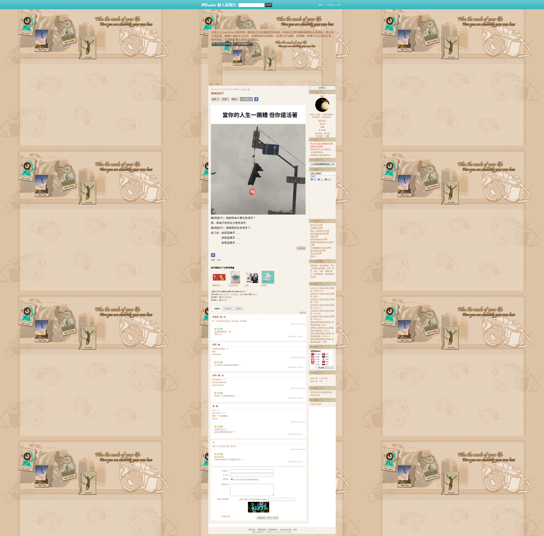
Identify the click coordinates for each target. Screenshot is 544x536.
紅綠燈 (264, 285)
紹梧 (214, 375)
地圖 (322, 127)
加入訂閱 (316, 395)
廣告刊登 (251, 529)
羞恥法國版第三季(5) (318, 234)
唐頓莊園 (314, 265)
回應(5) (217, 309)
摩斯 (214, 344)
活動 (217, 84)
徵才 (295, 529)
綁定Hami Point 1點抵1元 (320, 149)
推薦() (228, 308)
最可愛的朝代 (227, 297)
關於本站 (322, 121)
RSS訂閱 (316, 392)
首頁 (211, 84)
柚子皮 (224, 300)
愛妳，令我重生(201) (318, 231)
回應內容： (225, 484)
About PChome (286, 529)
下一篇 (247, 89)
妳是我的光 (318, 274)
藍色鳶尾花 (324, 265)
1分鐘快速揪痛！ (317, 152)
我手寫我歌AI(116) (317, 239)
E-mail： (226, 475)
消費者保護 (261, 529)
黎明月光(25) (315, 225)
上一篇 (241, 89)
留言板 (322, 124)
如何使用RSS (326, 392)
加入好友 (322, 130)
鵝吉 (254, 294)
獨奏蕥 (215, 317)
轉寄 (244, 292)
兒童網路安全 (273, 529)
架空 (316, 271)
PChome (331, 5)
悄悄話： (226, 479)
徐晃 (247, 285)
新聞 (320, 5)
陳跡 (218, 260)
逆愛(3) (313, 236)
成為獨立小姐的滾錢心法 (320, 155)
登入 (339, 5)
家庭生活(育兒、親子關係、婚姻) (231, 294)
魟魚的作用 (233, 285)
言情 (329, 268)
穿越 (321, 271)
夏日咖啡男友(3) (316, 251)
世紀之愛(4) (315, 253)
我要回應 (302, 313)
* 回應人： (226, 471)
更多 (313, 256)
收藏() (239, 308)
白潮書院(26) (315, 228)
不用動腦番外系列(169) (319, 248)
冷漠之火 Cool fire (222, 32)
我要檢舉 (301, 248)
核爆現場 (216, 285)
